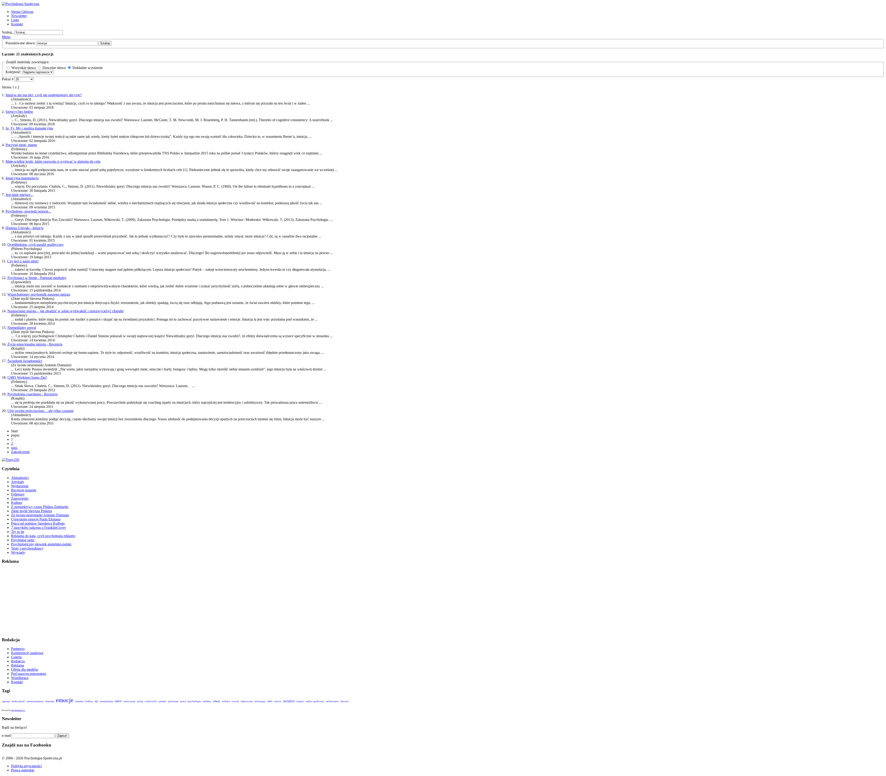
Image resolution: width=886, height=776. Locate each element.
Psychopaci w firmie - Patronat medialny (36, 278)
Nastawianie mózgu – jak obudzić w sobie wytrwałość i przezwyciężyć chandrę (65, 311)
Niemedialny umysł (21, 328)
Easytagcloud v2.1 (18, 710)
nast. (14, 448)
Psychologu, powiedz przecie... (28, 211)
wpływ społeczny (314, 701)
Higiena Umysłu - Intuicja (24, 228)
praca (183, 701)
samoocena (247, 701)
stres (269, 701)
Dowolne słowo (54, 68)
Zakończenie (20, 452)
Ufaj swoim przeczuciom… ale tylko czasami (40, 411)
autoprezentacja (35, 701)
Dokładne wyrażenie (87, 68)
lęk (96, 701)
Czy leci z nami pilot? (23, 261)
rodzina (226, 701)
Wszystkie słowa (23, 68)
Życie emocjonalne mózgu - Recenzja (34, 344)
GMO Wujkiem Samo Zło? (27, 377)
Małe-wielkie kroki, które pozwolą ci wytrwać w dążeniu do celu (53, 161)
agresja (6, 701)
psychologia (194, 701)
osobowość (151, 701)
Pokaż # (8, 79)
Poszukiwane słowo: (21, 43)
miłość (118, 701)
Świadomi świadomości (24, 361)
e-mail (6, 735)
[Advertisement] (140, 600)
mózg (140, 701)
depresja (49, 701)
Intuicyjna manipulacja (22, 178)
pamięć (162, 701)
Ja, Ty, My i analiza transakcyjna (29, 128)
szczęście (289, 701)
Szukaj (105, 43)
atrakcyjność (18, 701)
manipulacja (106, 701)
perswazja (173, 701)
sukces (277, 701)
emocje (64, 700)
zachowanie (332, 701)
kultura (89, 701)
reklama (207, 701)
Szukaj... (8, 32)
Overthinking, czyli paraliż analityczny (35, 245)
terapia (300, 701)
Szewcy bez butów (19, 112)
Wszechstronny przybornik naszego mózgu (38, 294)
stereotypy (260, 701)
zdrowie (344, 701)
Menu (6, 37)
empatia (79, 701)
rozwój (235, 701)
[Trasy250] (10, 460)
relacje (216, 701)
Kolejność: (14, 72)
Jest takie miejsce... (19, 195)
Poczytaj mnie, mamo (21, 145)
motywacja (129, 701)
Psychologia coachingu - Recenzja (32, 394)
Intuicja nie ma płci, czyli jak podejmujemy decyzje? (44, 95)
